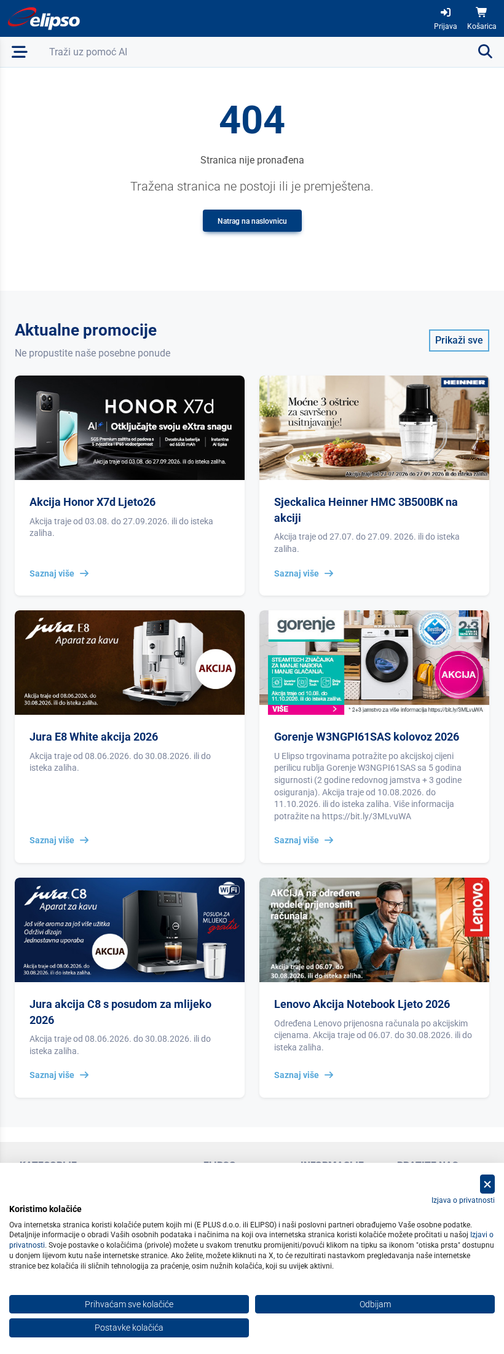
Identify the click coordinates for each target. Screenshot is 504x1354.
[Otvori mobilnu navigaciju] (19, 52)
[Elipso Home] (44, 18)
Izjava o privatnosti (463, 1200)
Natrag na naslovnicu (252, 221)
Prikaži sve (459, 340)
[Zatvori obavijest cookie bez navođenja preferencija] (487, 1184)
